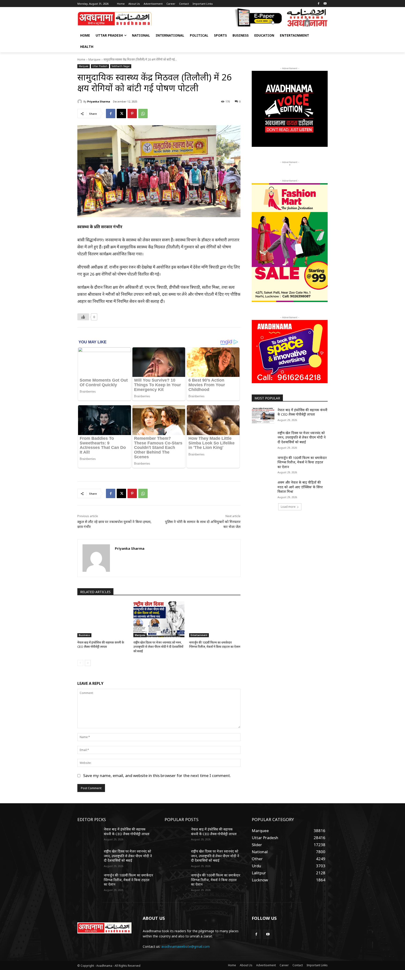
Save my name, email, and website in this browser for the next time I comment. (157, 775)
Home (81, 59)
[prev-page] (80, 663)
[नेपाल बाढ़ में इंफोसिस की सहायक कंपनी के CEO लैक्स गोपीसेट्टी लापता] (103, 619)
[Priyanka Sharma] (80, 101)
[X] (121, 113)
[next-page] (88, 663)
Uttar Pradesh (100, 66)
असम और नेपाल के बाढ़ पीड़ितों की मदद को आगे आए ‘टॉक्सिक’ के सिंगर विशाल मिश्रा (300, 487)
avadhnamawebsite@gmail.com (185, 946)
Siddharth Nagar (121, 66)
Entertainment (199, 635)
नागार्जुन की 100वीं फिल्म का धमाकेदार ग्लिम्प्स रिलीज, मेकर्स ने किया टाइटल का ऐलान (214, 644)
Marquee (94, 59)
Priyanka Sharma (98, 101)
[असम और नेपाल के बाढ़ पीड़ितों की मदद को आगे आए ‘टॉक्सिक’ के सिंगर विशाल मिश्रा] (263, 488)
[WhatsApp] (143, 113)
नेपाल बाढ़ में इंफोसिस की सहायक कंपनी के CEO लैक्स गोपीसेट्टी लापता (100, 644)
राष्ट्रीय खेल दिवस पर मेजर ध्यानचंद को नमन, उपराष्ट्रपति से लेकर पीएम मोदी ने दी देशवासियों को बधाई (158, 646)
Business (84, 635)
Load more (288, 507)
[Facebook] (318, 4)
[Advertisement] (290, 551)
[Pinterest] (132, 113)
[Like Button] (83, 316)
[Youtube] (325, 4)
